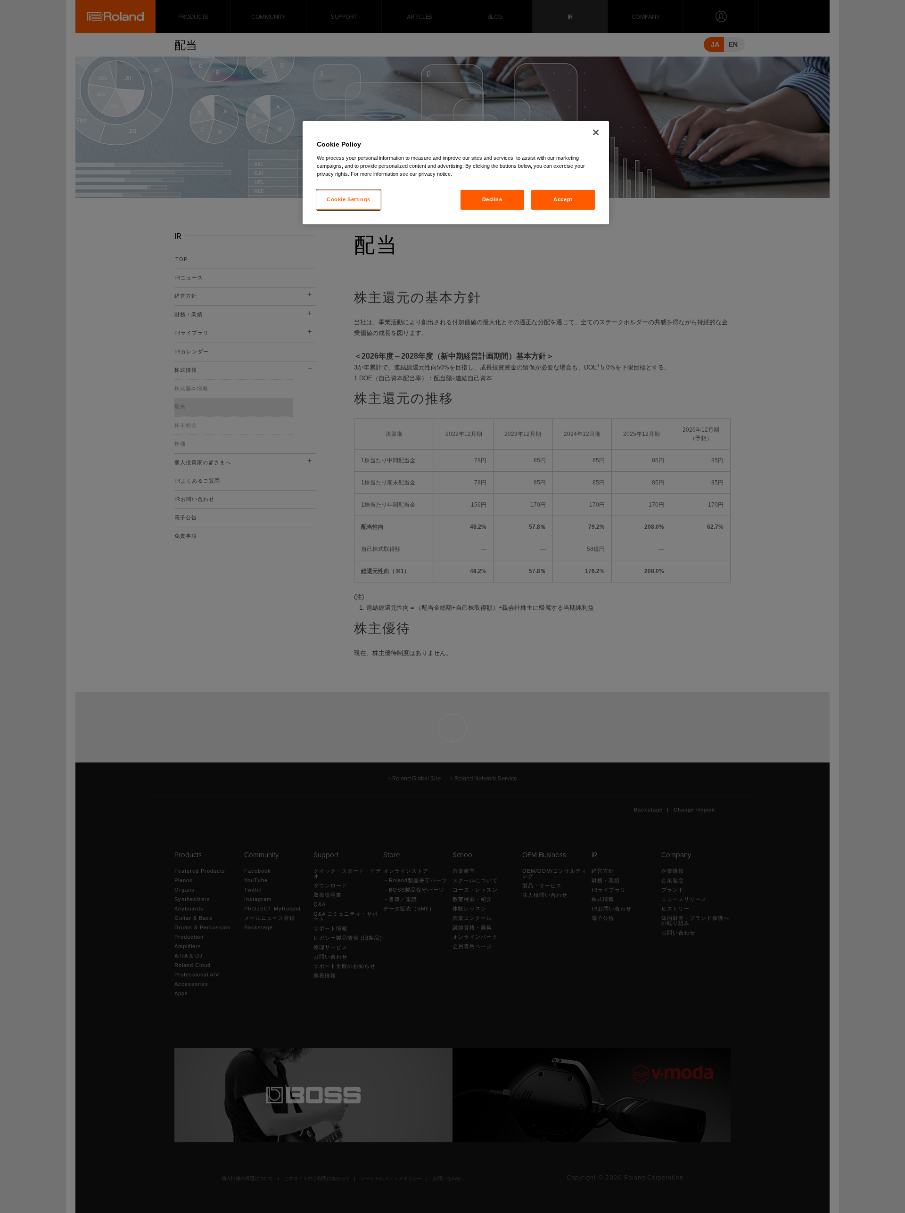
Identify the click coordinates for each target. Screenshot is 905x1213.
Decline (492, 199)
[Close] (595, 132)
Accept (562, 199)
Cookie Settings (348, 199)
